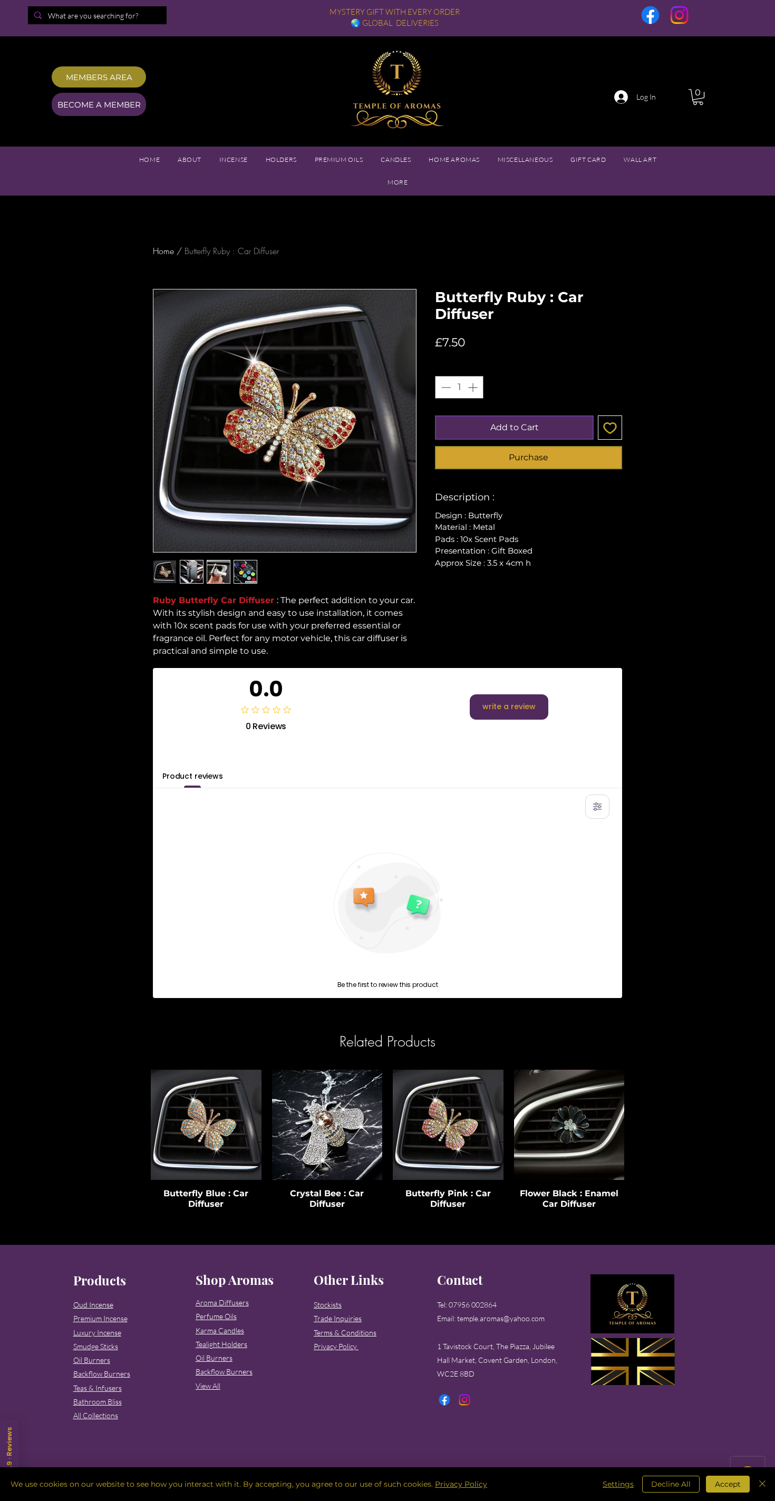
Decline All (671, 1484)
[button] (698, 97)
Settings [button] (618, 1484)
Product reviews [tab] (192, 776)
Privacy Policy (461, 1484)
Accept (728, 1484)
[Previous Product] (135, 1124)
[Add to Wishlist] (610, 427)
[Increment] (474, 387)
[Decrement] (445, 387)
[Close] (762, 1484)
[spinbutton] (459, 387)
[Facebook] (650, 15)
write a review (509, 706)
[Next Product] (639, 1124)
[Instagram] (679, 15)
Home (163, 251)
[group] (387, 1145)
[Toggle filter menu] (597, 807)
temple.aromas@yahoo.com (501, 1318)
